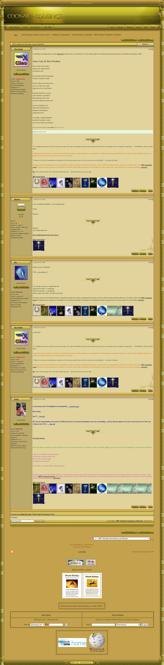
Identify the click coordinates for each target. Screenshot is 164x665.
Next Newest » (148, 521)
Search (138, 27)
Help (145, 27)
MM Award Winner (39, 176)
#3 (152, 262)
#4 (152, 327)
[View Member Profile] (21, 59)
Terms (153, 27)
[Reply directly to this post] (143, 190)
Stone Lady (60, 54)
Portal (25, 27)
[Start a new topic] (145, 39)
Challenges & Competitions (61, 35)
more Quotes (46, 615)
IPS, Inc (91, 545)
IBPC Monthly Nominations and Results (107, 35)
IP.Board (80, 545)
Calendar (120, 27)
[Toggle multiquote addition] (135, 190)
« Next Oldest (110, 521)
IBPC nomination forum (47, 476)
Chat (112, 27)
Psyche (16, 399)
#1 (152, 49)
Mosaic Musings (14, 27)
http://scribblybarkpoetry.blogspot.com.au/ (45, 235)
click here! (144, 167)
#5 (152, 399)
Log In (84, 3)
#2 (152, 199)
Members (130, 27)
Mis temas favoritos (39, 438)
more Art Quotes (118, 615)
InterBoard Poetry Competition (82, 35)
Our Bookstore (35, 27)
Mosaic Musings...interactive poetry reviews (35, 35)
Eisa (15, 262)
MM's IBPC (48, 27)
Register (89, 3)
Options (144, 44)
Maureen (17, 199)
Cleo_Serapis (18, 49)
